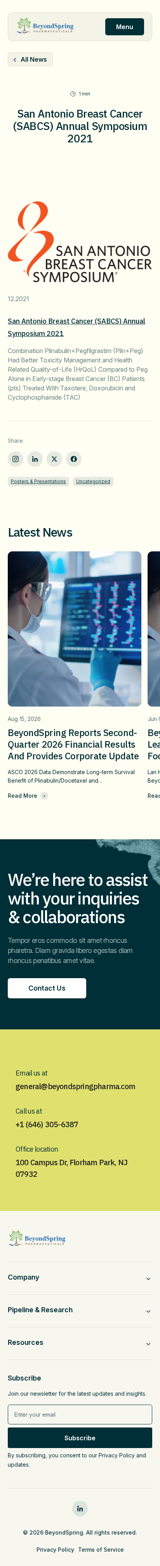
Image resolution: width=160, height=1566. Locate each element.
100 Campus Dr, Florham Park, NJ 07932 (71, 1168)
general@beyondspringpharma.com (75, 1086)
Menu (124, 27)
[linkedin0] (80, 1508)
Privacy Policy (55, 1549)
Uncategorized (93, 481)
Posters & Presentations (38, 481)
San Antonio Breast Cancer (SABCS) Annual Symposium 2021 (76, 327)
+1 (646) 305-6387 (47, 1124)
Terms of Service (101, 1549)
